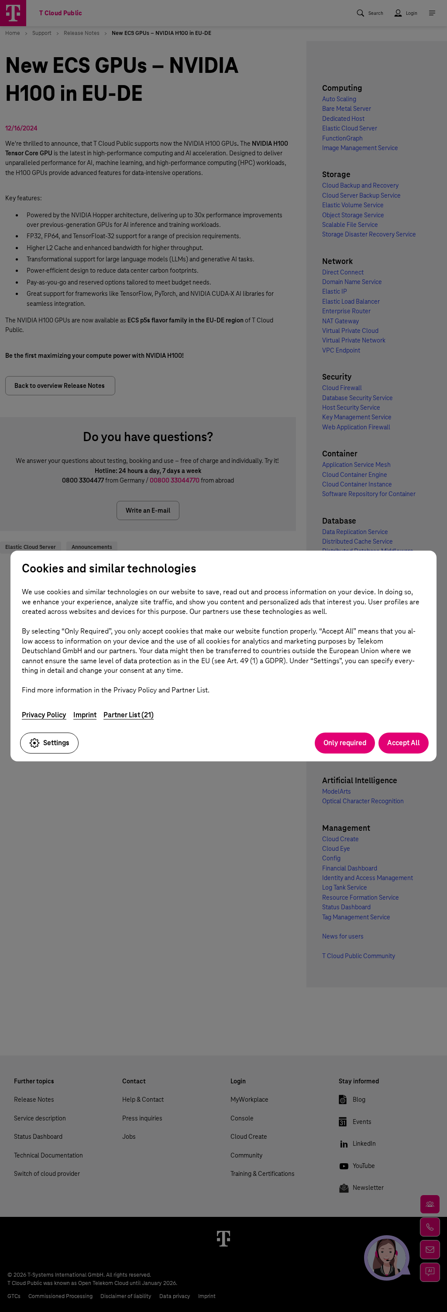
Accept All (403, 742)
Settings (56, 742)
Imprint (84, 714)
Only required (344, 742)
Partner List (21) (128, 714)
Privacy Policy (44, 714)
